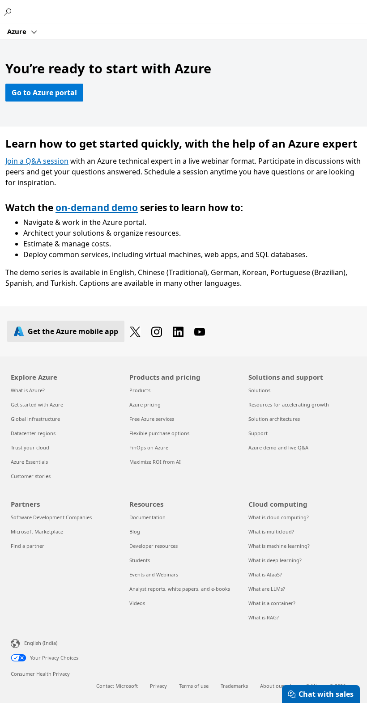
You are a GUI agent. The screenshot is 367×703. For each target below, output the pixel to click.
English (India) (40, 642)
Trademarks (234, 685)
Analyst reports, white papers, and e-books (179, 588)
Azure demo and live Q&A (278, 447)
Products (139, 390)
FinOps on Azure (148, 447)
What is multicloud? (271, 531)
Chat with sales (326, 694)
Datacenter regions (33, 433)
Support (258, 433)
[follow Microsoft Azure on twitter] (137, 331)
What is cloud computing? (278, 517)
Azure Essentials (29, 461)
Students (139, 560)
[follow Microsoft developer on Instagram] (158, 331)
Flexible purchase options (159, 433)
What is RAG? (263, 617)
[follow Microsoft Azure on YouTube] (201, 331)
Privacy (158, 685)
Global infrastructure (35, 418)
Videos (137, 603)
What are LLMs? (266, 588)
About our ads (277, 685)
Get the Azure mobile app (73, 331)
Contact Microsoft (117, 685)
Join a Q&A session (36, 161)
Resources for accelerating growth (288, 404)
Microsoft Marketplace (37, 531)
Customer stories (31, 476)
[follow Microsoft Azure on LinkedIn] (180, 331)
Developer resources (153, 545)
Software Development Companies (51, 517)
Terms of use (194, 685)
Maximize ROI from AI (155, 461)
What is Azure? (28, 390)
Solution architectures (274, 418)
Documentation (147, 517)
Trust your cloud (30, 447)
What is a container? (271, 603)
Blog (134, 531)
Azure (17, 31)
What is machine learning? (279, 545)
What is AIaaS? (265, 574)
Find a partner (27, 545)
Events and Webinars (153, 574)
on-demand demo (96, 207)
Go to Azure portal (44, 92)
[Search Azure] (9, 11)
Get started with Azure (37, 404)
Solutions (259, 390)
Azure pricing (145, 404)
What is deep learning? (275, 560)
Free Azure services (151, 418)
